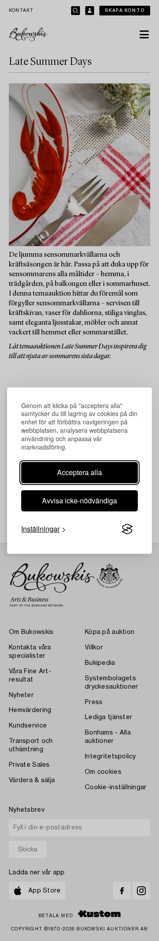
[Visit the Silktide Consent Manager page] (127, 529)
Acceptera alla (79, 472)
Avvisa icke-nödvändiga (79, 500)
